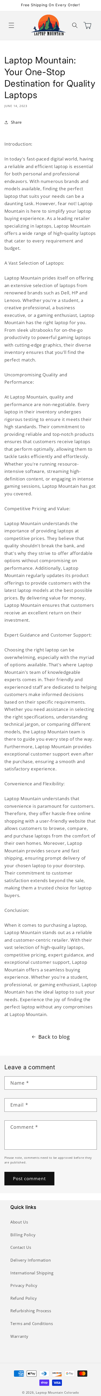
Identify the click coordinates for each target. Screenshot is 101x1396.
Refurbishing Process (30, 1311)
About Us (19, 1222)
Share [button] (16, 122)
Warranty (19, 1336)
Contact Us (20, 1247)
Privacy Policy (23, 1285)
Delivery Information (30, 1260)
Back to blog (54, 1036)
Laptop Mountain (49, 1392)
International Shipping (32, 1273)
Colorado (71, 1392)
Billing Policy (22, 1235)
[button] (11, 25)
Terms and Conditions (31, 1323)
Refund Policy (23, 1298)
